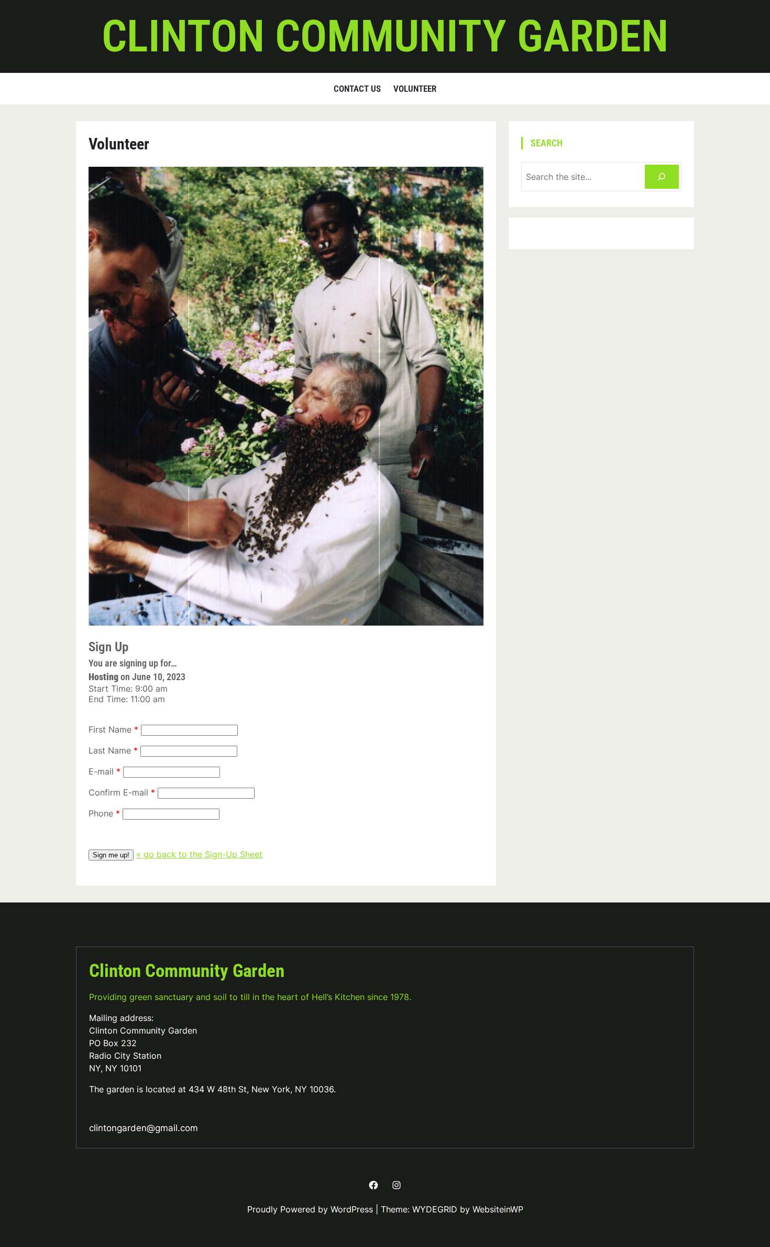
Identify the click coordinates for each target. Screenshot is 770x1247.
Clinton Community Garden (385, 36)
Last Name (110, 750)
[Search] (662, 177)
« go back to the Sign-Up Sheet (199, 854)
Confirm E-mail (118, 792)
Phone (101, 813)
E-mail (101, 771)
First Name (110, 729)
